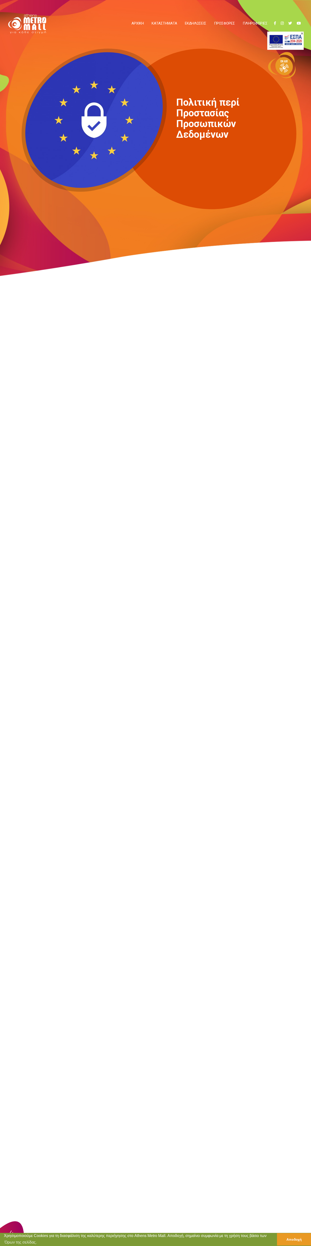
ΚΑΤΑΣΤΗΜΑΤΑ (164, 23)
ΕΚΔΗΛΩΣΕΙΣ (195, 23)
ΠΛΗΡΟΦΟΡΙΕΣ (255, 23)
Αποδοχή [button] (294, 1239)
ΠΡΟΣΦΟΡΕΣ (224, 23)
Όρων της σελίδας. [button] (21, 1242)
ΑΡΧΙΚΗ (137, 23)
